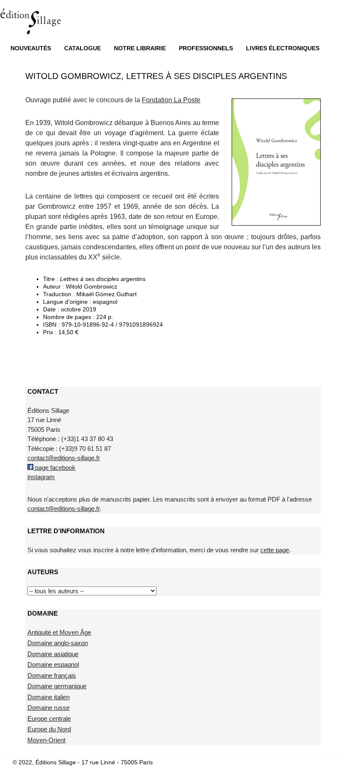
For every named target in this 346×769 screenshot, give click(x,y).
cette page (274, 550)
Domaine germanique (56, 686)
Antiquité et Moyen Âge (59, 632)
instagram (41, 476)
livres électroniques (282, 48)
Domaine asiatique (52, 653)
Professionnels (206, 48)
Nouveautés (31, 48)
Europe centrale (49, 718)
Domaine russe (48, 707)
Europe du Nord (49, 729)
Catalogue (82, 48)
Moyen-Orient (46, 740)
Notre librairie (140, 48)
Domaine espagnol (53, 664)
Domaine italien (48, 697)
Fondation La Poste (171, 100)
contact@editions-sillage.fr (63, 457)
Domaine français (51, 675)
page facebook (54, 467)
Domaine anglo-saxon (57, 642)
